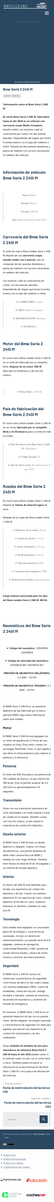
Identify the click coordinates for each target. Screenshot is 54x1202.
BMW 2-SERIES (12, 96)
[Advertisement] (27, 52)
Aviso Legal (9, 1155)
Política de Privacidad (14, 1159)
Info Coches (39, 1134)
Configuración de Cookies (16, 1167)
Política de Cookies (13, 1163)
